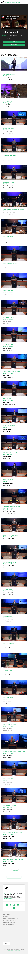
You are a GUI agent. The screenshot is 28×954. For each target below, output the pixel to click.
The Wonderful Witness (10, 562)
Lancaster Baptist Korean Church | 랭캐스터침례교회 (14, 928)
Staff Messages (12, 37)
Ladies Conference (7, 935)
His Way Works (7, 101)
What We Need (7, 398)
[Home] (2, 2)
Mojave (6, 943)
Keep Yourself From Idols (10, 263)
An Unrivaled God (8, 344)
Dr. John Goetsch (8, 265)
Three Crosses (7, 616)
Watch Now (14, 44)
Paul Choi (6, 76)
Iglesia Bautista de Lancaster (10, 926)
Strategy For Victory (9, 128)
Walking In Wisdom (8, 182)
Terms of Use (10, 950)
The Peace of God (8, 236)
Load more (15, 871)
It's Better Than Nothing (10, 452)
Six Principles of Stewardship (11, 371)
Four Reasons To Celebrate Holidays (13, 209)
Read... (12, 39)
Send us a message (8, 898)
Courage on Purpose (9, 317)
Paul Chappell (6, 914)
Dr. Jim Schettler (8, 373)
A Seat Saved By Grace (9, 155)
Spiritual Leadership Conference (10, 931)
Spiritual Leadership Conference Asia (11, 933)
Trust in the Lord (8, 778)
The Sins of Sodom (8, 643)
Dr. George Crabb (8, 103)
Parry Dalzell (7, 157)
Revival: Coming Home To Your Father (14, 751)
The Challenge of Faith (9, 805)
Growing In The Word (9, 425)
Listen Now (14, 41)
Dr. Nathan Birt (7, 211)
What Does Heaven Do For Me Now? (13, 859)
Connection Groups (8, 894)
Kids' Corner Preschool (8, 924)
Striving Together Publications (10, 918)
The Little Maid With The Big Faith (12, 832)
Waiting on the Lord (8, 479)
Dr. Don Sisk (5, 35)
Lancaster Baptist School (9, 922)
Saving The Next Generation (11, 535)
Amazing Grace (7, 670)
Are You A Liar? (7, 589)
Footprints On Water (9, 290)
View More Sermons (14, 877)
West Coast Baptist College (9, 920)
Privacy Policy (17, 950)
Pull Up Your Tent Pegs (9, 724)
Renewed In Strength (9, 74)
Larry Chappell (7, 238)
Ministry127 (5, 916)
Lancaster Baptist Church (13, 2)
